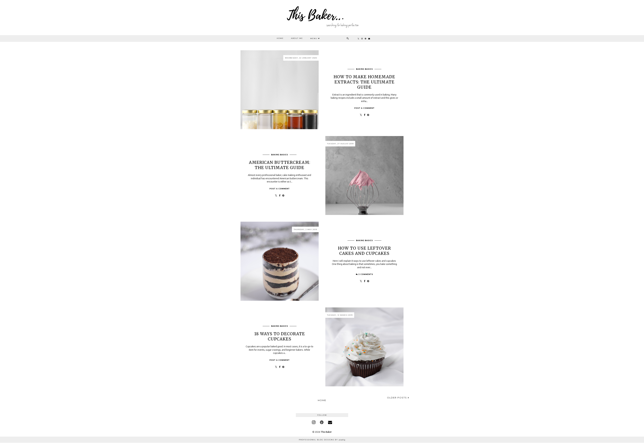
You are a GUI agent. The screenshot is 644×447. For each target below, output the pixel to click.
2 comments (365, 274)
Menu (313, 38)
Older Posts (397, 397)
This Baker (326, 432)
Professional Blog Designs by (322, 440)
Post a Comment (364, 108)
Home (280, 38)
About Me (297, 38)
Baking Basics (364, 69)
